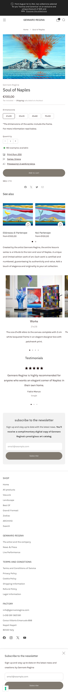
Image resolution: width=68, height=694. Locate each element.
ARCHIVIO (7, 521)
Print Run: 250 (14, 154)
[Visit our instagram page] (11, 637)
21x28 (9, 116)
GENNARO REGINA (34, 19)
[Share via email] (42, 187)
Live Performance (11, 552)
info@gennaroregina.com (16, 610)
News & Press (10, 547)
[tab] (32, 241)
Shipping (20, 100)
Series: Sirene (14, 159)
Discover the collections (36, 11)
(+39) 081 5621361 (12, 615)
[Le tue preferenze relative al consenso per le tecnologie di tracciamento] (6, 688)
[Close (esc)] (63, 653)
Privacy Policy (10, 573)
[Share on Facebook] (25, 187)
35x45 (22, 116)
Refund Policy (10, 589)
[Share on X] (31, 187)
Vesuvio (7, 495)
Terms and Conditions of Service (19, 568)
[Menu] (4, 20)
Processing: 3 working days (21, 163)
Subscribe (34, 685)
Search (6, 526)
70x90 (48, 116)
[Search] (63, 19)
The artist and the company (17, 542)
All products (9, 489)
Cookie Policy (9, 578)
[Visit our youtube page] (24, 637)
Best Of (6, 505)
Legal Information (12, 594)
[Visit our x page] (17, 637)
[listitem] (34, 8)
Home (6, 484)
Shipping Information (14, 583)
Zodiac (6, 515)
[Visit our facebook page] (4, 637)
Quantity (7, 136)
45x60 (35, 116)
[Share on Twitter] (37, 187)
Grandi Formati (10, 510)
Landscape (8, 500)
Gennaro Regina (11, 85)
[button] (31, 404)
